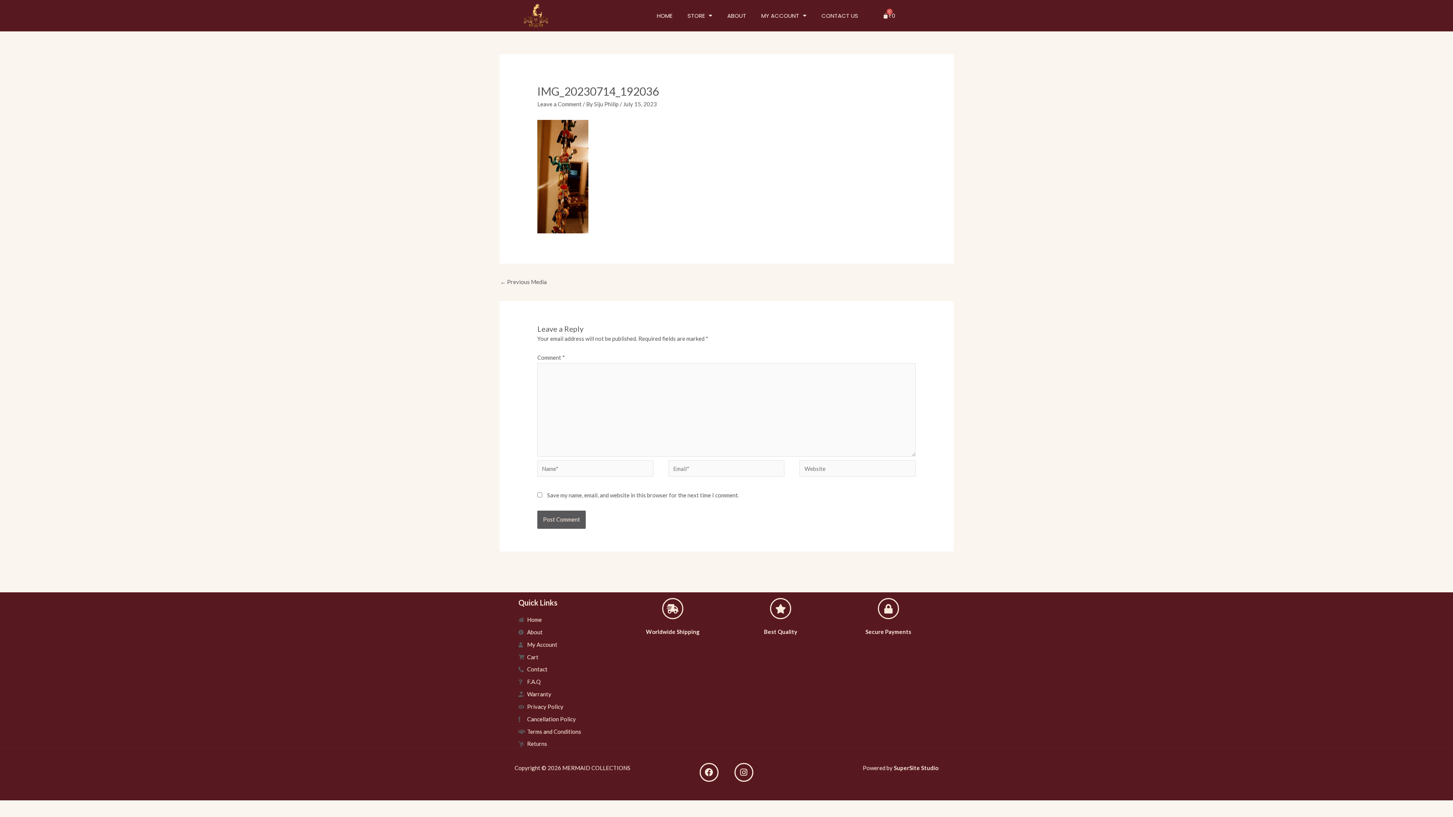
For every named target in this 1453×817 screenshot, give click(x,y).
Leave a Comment (559, 104)
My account (780, 16)
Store (696, 16)
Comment (551, 357)
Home (664, 16)
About (736, 16)
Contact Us (839, 16)
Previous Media (523, 281)
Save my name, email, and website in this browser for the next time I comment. (643, 495)
